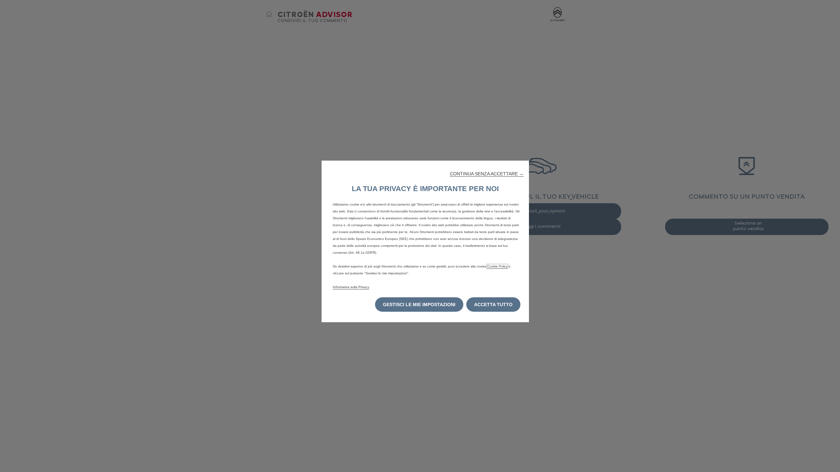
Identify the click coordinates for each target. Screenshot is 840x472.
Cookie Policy (497, 266)
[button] (487, 173)
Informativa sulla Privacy (351, 287)
